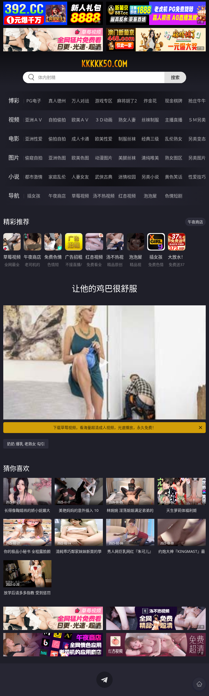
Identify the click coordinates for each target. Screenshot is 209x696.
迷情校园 (127, 177)
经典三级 (150, 139)
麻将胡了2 (127, 101)
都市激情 (33, 177)
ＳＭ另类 (197, 120)
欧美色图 (80, 158)
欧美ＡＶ (80, 120)
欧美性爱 (103, 139)
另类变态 (197, 139)
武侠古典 (103, 177)
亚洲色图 (57, 158)
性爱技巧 (197, 177)
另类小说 (150, 177)
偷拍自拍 (57, 139)
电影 (13, 138)
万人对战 (80, 101)
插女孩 (33, 196)
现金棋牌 (173, 101)
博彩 (13, 100)
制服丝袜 (127, 139)
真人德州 (57, 101)
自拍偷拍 (57, 120)
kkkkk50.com (104, 63)
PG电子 (33, 101)
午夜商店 (57, 196)
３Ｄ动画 (103, 120)
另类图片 (197, 158)
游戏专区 (103, 101)
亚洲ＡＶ (33, 120)
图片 (13, 157)
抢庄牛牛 (197, 101)
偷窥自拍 (33, 158)
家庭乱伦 (57, 177)
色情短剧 (173, 196)
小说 (13, 176)
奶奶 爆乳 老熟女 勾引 (26, 443)
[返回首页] (199, 684)
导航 (13, 195)
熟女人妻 (127, 120)
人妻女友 (80, 177)
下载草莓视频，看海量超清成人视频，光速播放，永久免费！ (104, 427)
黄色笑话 (173, 177)
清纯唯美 (150, 158)
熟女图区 (173, 158)
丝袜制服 (150, 120)
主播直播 (173, 120)
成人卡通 (80, 139)
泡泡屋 (150, 196)
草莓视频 (80, 196)
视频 (13, 119)
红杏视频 (127, 196)
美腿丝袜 (127, 158)
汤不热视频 (104, 196)
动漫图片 (103, 158)
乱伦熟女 (173, 139)
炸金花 (150, 101)
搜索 (175, 77)
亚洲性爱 (33, 139)
